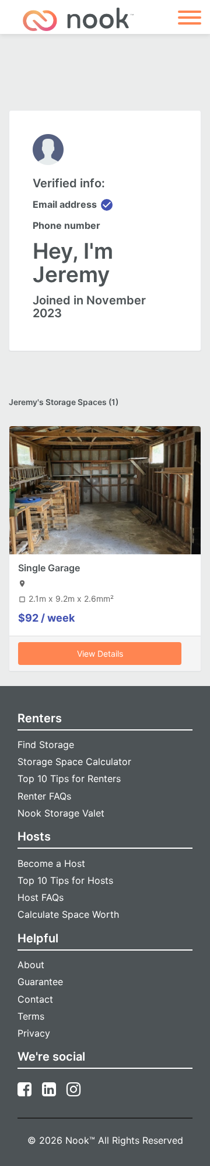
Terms (31, 1016)
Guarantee (40, 981)
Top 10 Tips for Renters (69, 778)
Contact (35, 999)
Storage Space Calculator (74, 761)
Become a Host (51, 863)
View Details (100, 654)
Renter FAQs (44, 796)
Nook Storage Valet (61, 813)
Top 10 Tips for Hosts (65, 880)
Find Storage (46, 744)
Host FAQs (41, 897)
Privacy (34, 1033)
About (31, 964)
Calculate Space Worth (68, 914)
